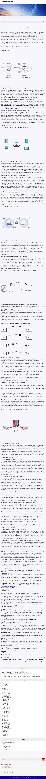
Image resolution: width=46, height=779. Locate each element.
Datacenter (4, 745)
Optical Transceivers (6, 746)
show (8, 50)
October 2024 (5, 712)
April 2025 (4, 704)
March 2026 (4, 689)
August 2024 (5, 715)
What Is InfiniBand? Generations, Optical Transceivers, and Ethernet (17, 673)
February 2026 (5, 691)
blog (5, 16)
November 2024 (5, 711)
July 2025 (4, 700)
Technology (4, 749)
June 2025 (4, 701)
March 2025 (4, 706)
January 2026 (5, 692)
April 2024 (4, 720)
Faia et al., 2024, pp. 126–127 (11, 586)
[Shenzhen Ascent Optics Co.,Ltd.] (7, 2)
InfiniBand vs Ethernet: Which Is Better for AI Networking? (14, 672)
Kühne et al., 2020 (39, 634)
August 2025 (5, 699)
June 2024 (4, 718)
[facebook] (10, 772)
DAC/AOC (4, 743)
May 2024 (4, 719)
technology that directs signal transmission (10, 118)
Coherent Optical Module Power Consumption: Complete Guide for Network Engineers (21, 676)
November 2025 (5, 695)
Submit (43, 759)
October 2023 (5, 727)
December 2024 (5, 710)
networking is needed (27, 169)
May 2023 (4, 734)
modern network (9, 108)
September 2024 (5, 714)
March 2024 (4, 722)
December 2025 (5, 693)
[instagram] (2, 772)
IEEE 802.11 (3, 651)
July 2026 (4, 684)
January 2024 (5, 724)
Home (2, 16)
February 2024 (5, 723)
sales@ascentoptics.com (8, 767)
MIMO (2, 652)
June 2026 (4, 685)
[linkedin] (7, 772)
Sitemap (33, 777)
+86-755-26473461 (6, 764)
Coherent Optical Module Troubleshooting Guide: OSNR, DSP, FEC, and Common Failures (21, 675)
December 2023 (5, 726)
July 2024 (4, 716)
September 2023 (5, 728)
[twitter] (5, 772)
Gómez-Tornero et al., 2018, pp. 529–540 (28, 619)
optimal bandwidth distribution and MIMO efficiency (16, 170)
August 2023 (4, 730)
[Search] (43, 22)
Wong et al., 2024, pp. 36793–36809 (15, 649)
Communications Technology (8, 742)
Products (4, 747)
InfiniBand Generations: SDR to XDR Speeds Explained (14, 671)
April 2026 (4, 688)
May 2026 (4, 687)
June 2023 (4, 733)
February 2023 (5, 735)
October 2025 (5, 696)
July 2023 (4, 731)
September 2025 (5, 697)
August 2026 (4, 683)
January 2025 (5, 708)
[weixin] (12, 772)
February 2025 (5, 707)
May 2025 (4, 703)
